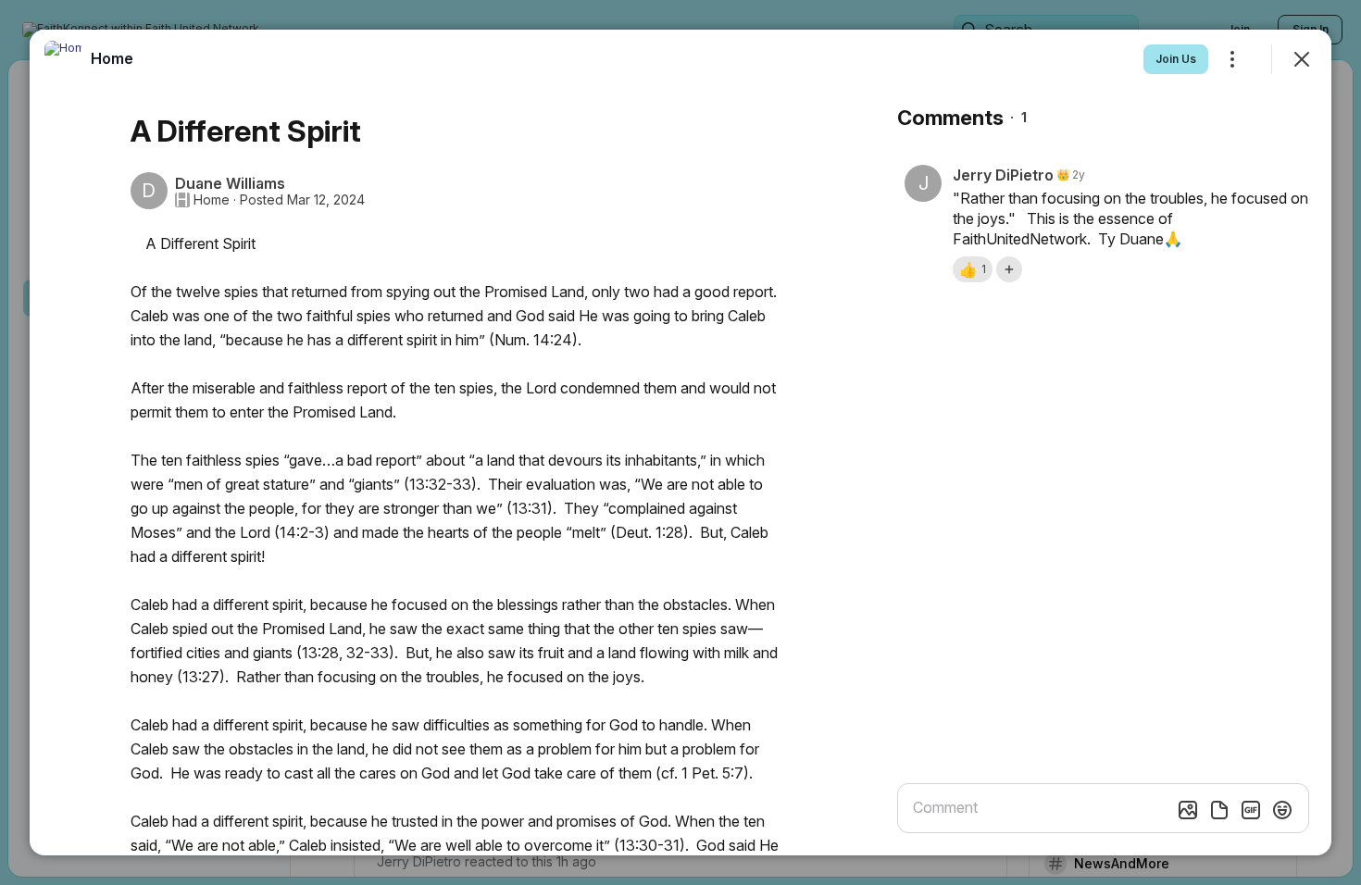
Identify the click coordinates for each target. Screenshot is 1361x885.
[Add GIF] (1251, 810)
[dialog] (680, 442)
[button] (973, 269)
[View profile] (62, 59)
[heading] (112, 58)
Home (212, 200)
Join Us (1175, 59)
